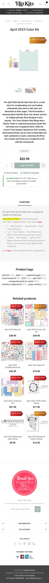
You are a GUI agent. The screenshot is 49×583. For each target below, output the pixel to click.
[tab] (24, 202)
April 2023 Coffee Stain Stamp (36, 402)
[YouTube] (20, 544)
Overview (24, 202)
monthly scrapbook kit (12, 284)
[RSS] (34, 544)
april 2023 (37, 278)
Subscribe (38, 509)
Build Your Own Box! (15, 13)
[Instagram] (29, 544)
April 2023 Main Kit (13, 329)
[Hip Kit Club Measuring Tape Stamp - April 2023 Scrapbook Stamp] (12, 422)
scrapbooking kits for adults (21, 281)
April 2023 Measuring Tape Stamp (12, 438)
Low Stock (37, 39)
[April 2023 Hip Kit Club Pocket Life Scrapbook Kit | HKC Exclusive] (36, 315)
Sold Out (16, 306)
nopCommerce (29, 570)
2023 (23, 278)
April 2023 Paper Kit (36, 365)
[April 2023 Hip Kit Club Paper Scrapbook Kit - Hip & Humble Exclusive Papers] (36, 350)
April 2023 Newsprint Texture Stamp (36, 438)
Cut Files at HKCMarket (35, 13)
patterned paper (34, 275)
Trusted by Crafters (18, 10)
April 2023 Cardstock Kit (12, 402)
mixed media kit (9, 278)
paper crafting (34, 284)
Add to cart (27, 165)
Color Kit (5, 275)
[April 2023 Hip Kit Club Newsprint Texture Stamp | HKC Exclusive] (36, 422)
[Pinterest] (24, 544)
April (18, 275)
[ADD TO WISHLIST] (43, 165)
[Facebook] (15, 544)
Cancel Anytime (38, 10)
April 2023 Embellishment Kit (12, 366)
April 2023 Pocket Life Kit (36, 330)
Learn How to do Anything (24, 575)
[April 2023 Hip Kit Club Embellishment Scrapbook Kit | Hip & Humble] (12, 350)
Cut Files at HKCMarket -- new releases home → (24, 578)
